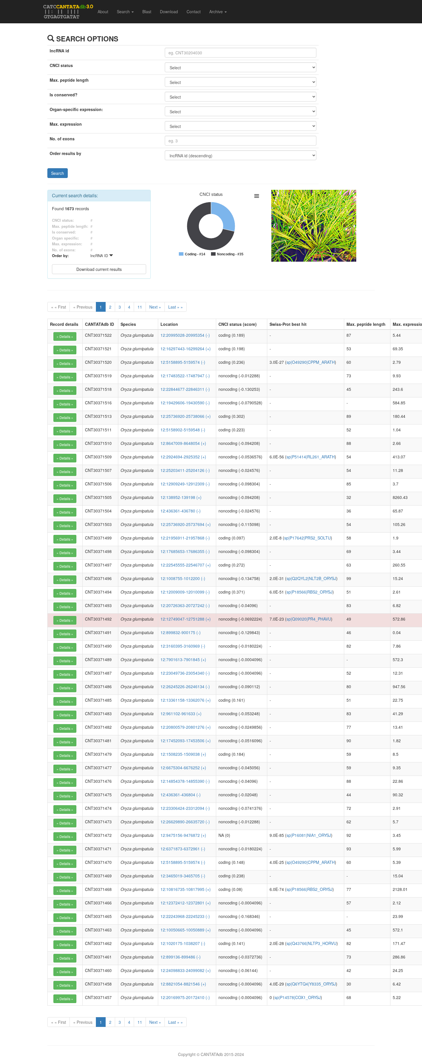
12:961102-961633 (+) (181, 713)
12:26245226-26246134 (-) (185, 686)
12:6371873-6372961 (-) (182, 849)
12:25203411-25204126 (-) (185, 470)
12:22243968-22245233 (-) (185, 916)
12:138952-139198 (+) (181, 497)
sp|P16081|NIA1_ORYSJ (309, 835)
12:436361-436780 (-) (180, 511)
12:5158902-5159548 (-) (182, 430)
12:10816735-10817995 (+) (185, 889)
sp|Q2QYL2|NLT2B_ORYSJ (311, 578)
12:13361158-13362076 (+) (185, 700)
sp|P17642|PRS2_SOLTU (307, 538)
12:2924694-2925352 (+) (183, 457)
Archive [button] (216, 11)
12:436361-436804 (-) (180, 794)
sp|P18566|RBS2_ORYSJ (309, 592)
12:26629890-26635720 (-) (185, 821)
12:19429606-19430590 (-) (185, 402)
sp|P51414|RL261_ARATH (311, 457)
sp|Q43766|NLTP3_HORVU (311, 943)
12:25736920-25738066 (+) (185, 416)
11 (140, 307)
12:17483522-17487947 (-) (185, 375)
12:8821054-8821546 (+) (183, 984)
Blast (146, 11)
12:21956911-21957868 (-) (185, 538)
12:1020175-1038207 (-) (182, 943)
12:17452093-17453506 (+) (185, 740)
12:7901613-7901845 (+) (183, 659)
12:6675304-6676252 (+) (183, 767)
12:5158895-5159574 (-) (182, 362)
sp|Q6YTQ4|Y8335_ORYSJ (311, 984)
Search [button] (124, 11)
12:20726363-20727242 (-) (185, 605)
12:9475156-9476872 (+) (183, 835)
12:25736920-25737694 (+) (185, 524)
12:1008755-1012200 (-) (182, 578)
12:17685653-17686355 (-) (185, 551)
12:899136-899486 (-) (180, 957)
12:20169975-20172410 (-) (185, 997)
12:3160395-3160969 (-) (182, 646)
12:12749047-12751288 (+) (185, 619)
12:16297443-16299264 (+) (185, 348)
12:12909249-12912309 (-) (185, 484)
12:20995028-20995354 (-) (185, 335)
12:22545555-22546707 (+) (185, 565)
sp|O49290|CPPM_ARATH (311, 362)
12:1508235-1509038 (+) (183, 754)
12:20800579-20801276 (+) (185, 727)
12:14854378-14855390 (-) (185, 781)
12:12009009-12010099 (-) (185, 592)
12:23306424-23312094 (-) (185, 808)
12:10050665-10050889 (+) (185, 930)
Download (169, 11)
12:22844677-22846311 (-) (185, 389)
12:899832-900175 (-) (180, 632)
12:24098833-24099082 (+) (185, 970)
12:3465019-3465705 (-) (182, 876)
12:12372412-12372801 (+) (185, 903)
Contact (194, 11)
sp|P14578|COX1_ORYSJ (297, 997)
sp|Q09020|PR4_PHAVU (309, 619)
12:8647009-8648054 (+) (183, 443)
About (103, 11)
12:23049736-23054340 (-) (185, 673)
